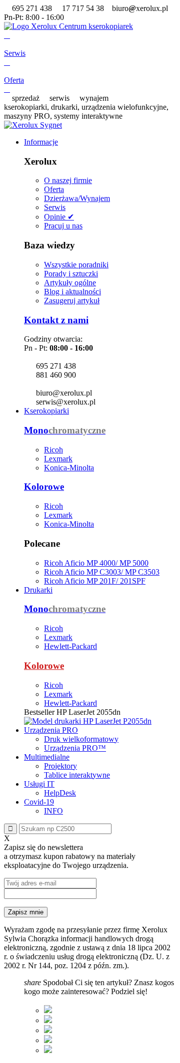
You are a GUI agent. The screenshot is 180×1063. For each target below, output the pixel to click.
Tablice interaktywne (77, 775)
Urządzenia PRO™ (75, 748)
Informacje (41, 142)
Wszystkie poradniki (76, 264)
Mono (65, 430)
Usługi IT (39, 784)
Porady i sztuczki (71, 273)
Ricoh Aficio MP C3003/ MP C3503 (102, 572)
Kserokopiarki (46, 411)
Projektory (60, 766)
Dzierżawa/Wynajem (77, 198)
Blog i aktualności (72, 291)
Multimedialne (47, 757)
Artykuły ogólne (70, 282)
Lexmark (58, 458)
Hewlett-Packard (70, 646)
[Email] (48, 1050)
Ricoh (53, 449)
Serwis (55, 207)
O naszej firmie (68, 180)
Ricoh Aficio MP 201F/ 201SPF (95, 581)
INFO (53, 811)
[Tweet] (48, 1020)
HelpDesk (60, 793)
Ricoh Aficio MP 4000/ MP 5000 (96, 563)
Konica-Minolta (69, 467)
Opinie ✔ (59, 217)
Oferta (54, 189)
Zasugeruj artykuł (72, 300)
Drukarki (38, 590)
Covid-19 (39, 802)
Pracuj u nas (63, 225)
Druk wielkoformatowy (81, 739)
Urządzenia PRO (51, 730)
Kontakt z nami (56, 320)
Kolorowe (44, 486)
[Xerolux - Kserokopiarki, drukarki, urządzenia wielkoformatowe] (68, 26)
